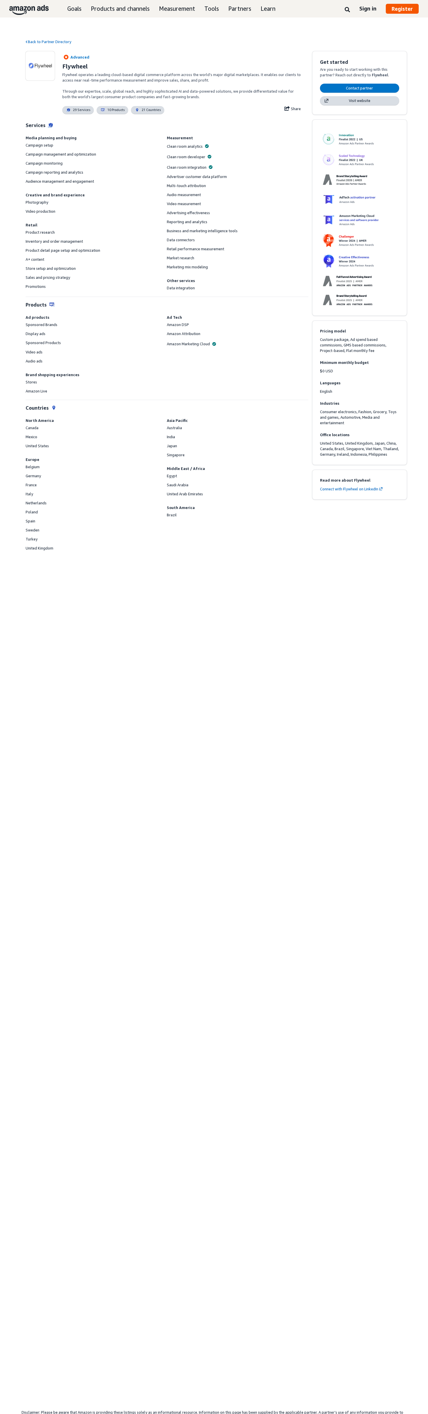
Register (402, 9)
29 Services (81, 110)
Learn (268, 8)
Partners (239, 8)
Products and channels (120, 8)
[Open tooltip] (207, 146)
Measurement (177, 8)
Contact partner (359, 88)
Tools (211, 8)
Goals (74, 8)
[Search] (347, 9)
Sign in (367, 8)
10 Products (116, 110)
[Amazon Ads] (24, 8)
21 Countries (151, 110)
